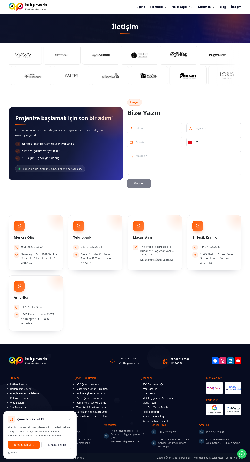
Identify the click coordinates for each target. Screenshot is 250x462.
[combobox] (190, 142)
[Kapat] (69, 419)
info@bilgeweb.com (129, 363)
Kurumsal (205, 7)
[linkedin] (230, 360)
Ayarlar (14, 452)
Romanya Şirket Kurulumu (91, 402)
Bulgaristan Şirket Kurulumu (92, 416)
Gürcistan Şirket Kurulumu (91, 411)
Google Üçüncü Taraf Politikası (174, 457)
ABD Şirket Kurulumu (88, 384)
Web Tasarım (150, 388)
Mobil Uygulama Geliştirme (158, 398)
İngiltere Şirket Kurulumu (91, 393)
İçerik (141, 7)
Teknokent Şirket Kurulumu (91, 407)
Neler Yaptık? (181, 7)
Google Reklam (151, 411)
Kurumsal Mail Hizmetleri (157, 421)
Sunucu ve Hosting (153, 416)
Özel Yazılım (149, 393)
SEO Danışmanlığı (153, 384)
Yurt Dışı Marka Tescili (155, 407)
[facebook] (215, 360)
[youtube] (238, 360)
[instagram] (222, 360)
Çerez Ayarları (233, 457)
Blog (223, 7)
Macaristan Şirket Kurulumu (92, 388)
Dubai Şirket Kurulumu (89, 398)
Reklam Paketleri (19, 384)
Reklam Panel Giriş (20, 388)
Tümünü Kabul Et (24, 444)
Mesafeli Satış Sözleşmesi (208, 457)
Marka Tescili (150, 402)
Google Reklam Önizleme (24, 393)
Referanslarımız (19, 398)
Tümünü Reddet (57, 444)
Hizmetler (156, 7)
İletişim (236, 7)
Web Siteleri (17, 402)
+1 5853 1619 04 (215, 432)
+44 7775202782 (167, 432)
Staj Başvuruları (19, 407)
